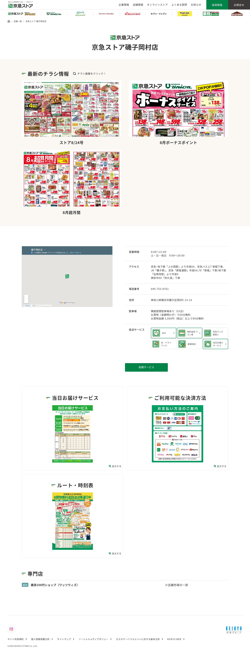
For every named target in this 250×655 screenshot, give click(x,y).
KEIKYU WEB (174, 639)
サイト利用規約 (16, 639)
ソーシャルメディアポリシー (94, 639)
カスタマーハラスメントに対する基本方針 (138, 639)
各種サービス (146, 367)
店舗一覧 (18, 21)
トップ (9, 21)
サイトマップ (64, 639)
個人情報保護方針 (40, 639)
